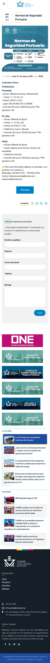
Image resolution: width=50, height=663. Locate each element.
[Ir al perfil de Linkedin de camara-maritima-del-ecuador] (19, 644)
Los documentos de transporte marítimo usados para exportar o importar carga (30, 463)
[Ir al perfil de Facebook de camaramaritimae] (5, 644)
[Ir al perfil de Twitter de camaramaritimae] (14, 644)
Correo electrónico (11, 262)
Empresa (8, 251)
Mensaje (7, 285)
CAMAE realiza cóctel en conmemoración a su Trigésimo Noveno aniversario (29, 539)
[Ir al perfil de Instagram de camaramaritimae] (10, 644)
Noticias (5, 588)
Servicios (6, 585)
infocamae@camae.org (15, 608)
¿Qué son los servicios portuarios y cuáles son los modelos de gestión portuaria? (30, 450)
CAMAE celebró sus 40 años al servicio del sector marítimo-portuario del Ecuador (29, 510)
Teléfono (8, 273)
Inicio (4, 579)
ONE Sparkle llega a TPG (26, 498)
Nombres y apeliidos (12, 240)
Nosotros (6, 582)
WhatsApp (25, 189)
